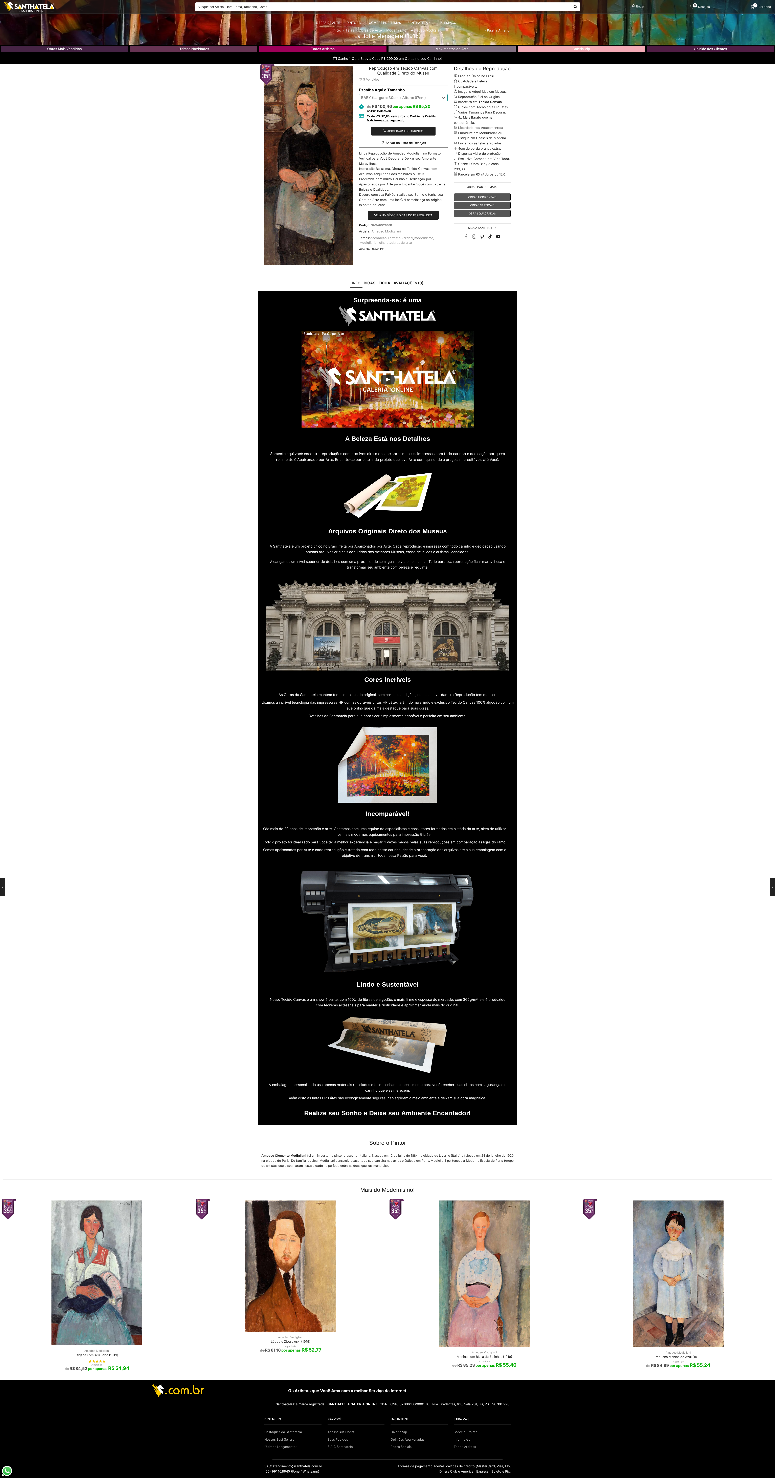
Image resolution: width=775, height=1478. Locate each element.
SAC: (293, 1466)
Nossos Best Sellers (279, 1439)
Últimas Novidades (193, 49)
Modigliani (367, 243)
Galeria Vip (581, 49)
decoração (378, 238)
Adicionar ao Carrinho (405, 131)
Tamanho (396, 90)
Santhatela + (419, 23)
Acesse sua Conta (341, 1432)
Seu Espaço (446, 23)
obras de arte (401, 243)
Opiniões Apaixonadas (407, 1439)
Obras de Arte (328, 23)
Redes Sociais (401, 1447)
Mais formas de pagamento (385, 120)
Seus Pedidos (338, 1439)
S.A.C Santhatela (340, 1447)
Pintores (354, 23)
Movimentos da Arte (452, 49)
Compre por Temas (385, 23)
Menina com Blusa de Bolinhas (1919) (484, 1357)
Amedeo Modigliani (386, 231)
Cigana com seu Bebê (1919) (96, 1355)
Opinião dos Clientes (710, 49)
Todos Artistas (323, 49)
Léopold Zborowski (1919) (290, 1341)
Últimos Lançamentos (280, 1447)
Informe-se (462, 1439)
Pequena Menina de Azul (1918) (678, 1357)
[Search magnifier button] (575, 6)
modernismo (423, 238)
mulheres (383, 243)
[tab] (356, 283)
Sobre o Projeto (466, 1432)
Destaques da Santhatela (283, 1432)
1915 (383, 249)
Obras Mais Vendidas (64, 49)
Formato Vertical (400, 238)
